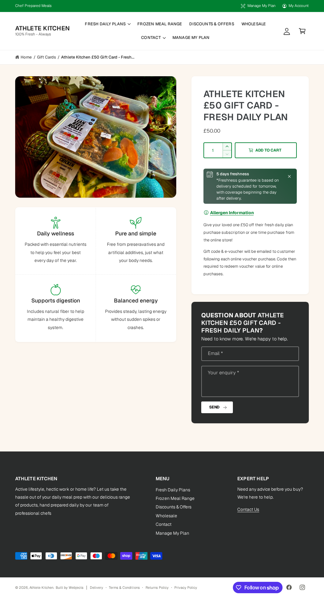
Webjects (76, 587)
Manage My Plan (261, 5)
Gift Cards (46, 57)
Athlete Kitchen (41, 587)
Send (214, 407)
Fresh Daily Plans (173, 490)
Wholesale (166, 516)
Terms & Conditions (124, 587)
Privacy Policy (185, 587)
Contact (163, 524)
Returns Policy (157, 587)
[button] (107, 24)
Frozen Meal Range (175, 498)
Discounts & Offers (173, 507)
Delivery (96, 587)
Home (26, 57)
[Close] (289, 176)
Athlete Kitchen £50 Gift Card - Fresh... (97, 57)
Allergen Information (232, 212)
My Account (299, 5)
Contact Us (248, 509)
